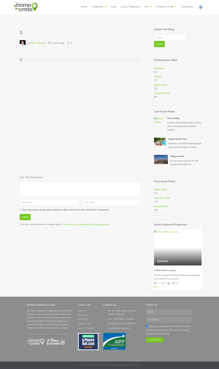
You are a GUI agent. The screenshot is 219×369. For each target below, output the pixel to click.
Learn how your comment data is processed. (86, 224)
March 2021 (160, 189)
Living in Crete (162, 93)
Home (84, 6)
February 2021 (162, 198)
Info (146, 6)
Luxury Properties (130, 6)
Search (159, 44)
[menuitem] (201, 7)
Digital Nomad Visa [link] (177, 139)
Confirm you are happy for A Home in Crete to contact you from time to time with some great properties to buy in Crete (168, 330)
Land (113, 6)
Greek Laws (160, 85)
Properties (97, 6)
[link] (159, 120)
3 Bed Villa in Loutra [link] (165, 270)
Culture (158, 76)
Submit (25, 217)
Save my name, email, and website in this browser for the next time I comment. (65, 209)
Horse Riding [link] (173, 118)
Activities (159, 68)
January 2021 (161, 206)
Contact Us (187, 6)
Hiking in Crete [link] (177, 156)
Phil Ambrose (38, 43)
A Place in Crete (165, 6)
